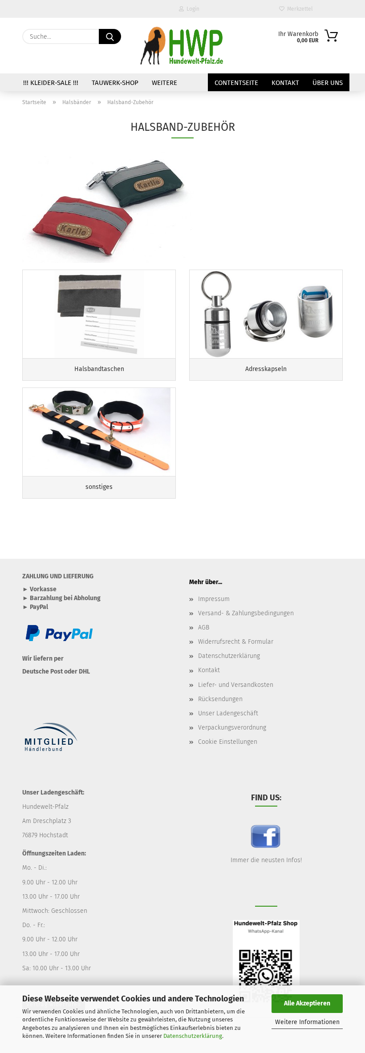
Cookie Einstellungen (227, 742)
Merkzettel (298, 9)
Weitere (164, 83)
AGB (203, 627)
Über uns (327, 83)
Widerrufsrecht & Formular (235, 642)
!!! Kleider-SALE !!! (50, 83)
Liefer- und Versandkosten (235, 685)
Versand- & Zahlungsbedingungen (246, 613)
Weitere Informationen (307, 1022)
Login (191, 9)
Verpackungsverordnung (232, 727)
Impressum (214, 599)
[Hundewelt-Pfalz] (182, 45)
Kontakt (285, 83)
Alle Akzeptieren (307, 1003)
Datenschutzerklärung (192, 1036)
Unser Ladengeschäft (228, 713)
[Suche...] (110, 36)
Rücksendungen (220, 699)
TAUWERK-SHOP (115, 83)
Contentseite (236, 83)
